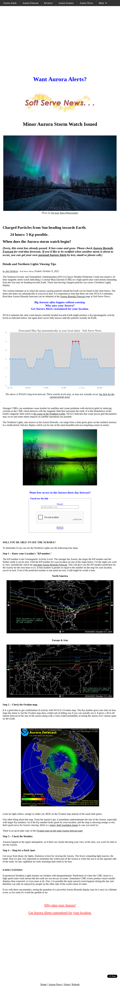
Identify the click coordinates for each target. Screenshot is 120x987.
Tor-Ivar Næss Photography (64, 212)
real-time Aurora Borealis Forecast (50, 564)
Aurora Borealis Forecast (72, 296)
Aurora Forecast (30, 3)
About (67, 984)
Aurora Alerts (10, 3)
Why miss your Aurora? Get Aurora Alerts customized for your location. (60, 305)
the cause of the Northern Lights (49, 414)
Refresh (76, 984)
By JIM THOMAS (10, 271)
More (103, 3)
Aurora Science (66, 3)
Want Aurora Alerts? (60, 79)
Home (43, 984)
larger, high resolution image (64, 825)
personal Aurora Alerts (52, 255)
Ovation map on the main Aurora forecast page (60, 830)
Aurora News (86, 3)
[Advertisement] (60, 40)
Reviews (48, 3)
